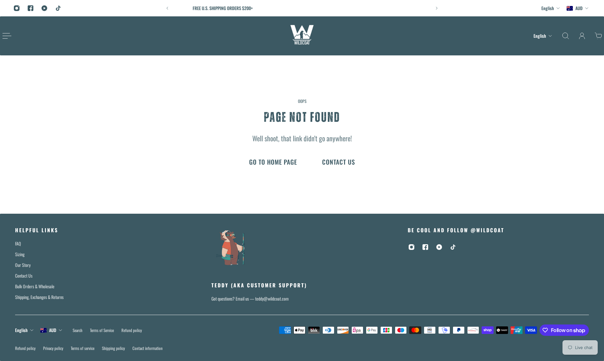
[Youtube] (44, 8)
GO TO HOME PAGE (273, 161)
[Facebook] (30, 8)
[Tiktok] (58, 8)
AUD (52, 330)
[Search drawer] (565, 35)
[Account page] (582, 35)
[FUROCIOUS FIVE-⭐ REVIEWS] (307, 8)
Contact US (338, 161)
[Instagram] (17, 8)
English (21, 330)
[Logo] (302, 35)
